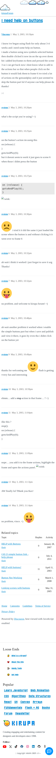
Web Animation (39, 690)
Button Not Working (11, 577)
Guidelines (27, 606)
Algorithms (19, 696)
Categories (15, 606)
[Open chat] (49, 751)
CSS (6, 696)
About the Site (17, 662)
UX (16, 702)
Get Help (14, 675)
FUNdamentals (13, 707)
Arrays (37, 702)
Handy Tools (16, 668)
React (7, 702)
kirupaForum (7, 13)
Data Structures (40, 696)
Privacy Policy (8, 611)
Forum (8, 713)
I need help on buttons (22, 20)
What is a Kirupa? (19, 656)
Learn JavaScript (16, 690)
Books (46, 707)
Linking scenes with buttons (15, 588)
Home (4, 606)
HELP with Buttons (11, 543)
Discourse (19, 619)
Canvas (25, 702)
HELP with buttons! (11, 567)
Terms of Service (43, 606)
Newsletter (22, 713)
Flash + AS (32, 707)
